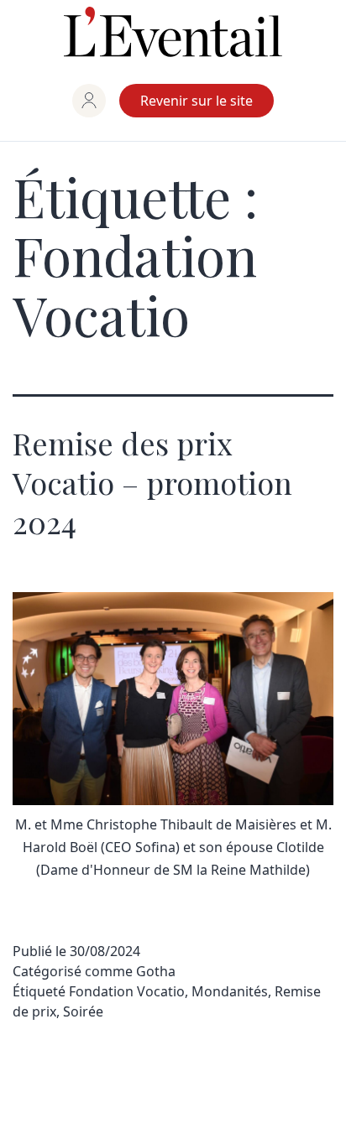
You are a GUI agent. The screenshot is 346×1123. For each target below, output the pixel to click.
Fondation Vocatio (127, 991)
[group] (89, 100)
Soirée (83, 1011)
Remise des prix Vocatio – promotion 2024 (152, 482)
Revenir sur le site (196, 100)
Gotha (156, 971)
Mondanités (229, 991)
